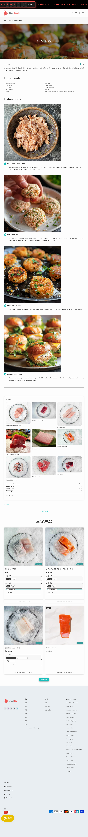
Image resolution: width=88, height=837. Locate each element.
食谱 (10, 20)
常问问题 (47, 706)
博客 (26, 713)
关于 (26, 706)
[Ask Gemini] (8, 708)
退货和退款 (48, 710)
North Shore (69, 706)
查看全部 (44, 679)
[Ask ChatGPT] (14, 708)
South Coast (70, 760)
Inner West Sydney (72, 703)
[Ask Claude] (5, 708)
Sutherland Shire (71, 731)
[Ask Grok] (11, 708)
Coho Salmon (51, 648)
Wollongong (69, 739)
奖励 (26, 724)
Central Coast (70, 735)
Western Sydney (71, 721)
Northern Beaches (71, 710)
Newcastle (69, 742)
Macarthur (69, 746)
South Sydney (70, 717)
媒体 (26, 710)
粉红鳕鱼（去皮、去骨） (13, 648)
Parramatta (69, 728)
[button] (76, 13)
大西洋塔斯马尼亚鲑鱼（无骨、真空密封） (60, 569)
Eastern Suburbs (71, 713)
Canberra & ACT (71, 764)
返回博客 (45, 511)
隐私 (26, 721)
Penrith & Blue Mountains (74, 749)
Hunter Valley (70, 753)
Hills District (70, 724)
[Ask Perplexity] (17, 708)
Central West (70, 767)
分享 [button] (7, 504)
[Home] (5, 20)
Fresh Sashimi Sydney (32, 728)
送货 (46, 703)
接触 (26, 717)
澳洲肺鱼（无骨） (11, 569)
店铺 (26, 703)
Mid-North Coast (71, 757)
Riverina (68, 771)
